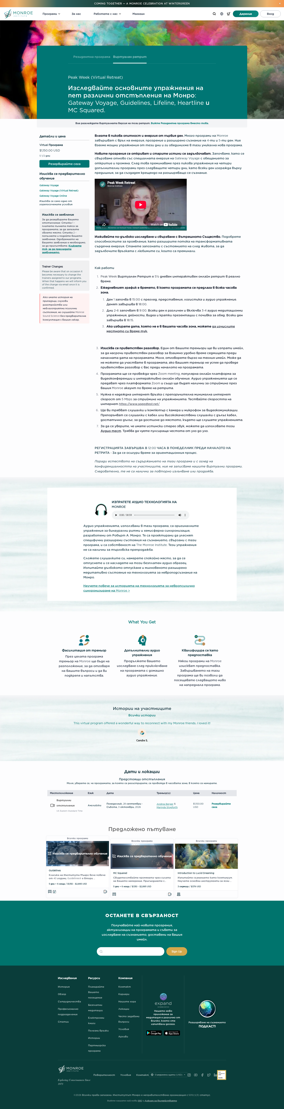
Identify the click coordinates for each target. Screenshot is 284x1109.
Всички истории (142, 715)
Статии (63, 1021)
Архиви (123, 1036)
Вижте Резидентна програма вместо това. (180, 123)
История (64, 986)
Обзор (62, 994)
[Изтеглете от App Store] (172, 1033)
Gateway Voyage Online (53, 196)
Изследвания (67, 978)
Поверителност (104, 1075)
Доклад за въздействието (161, 1100)
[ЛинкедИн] (215, 1075)
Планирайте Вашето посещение (96, 992)
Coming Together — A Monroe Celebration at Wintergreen (142, 3)
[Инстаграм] (189, 1075)
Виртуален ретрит (130, 56)
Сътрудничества (69, 1001)
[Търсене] (214, 13)
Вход (270, 13)
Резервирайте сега (64, 163)
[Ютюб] (195, 1075)
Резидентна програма (91, 56)
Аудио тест (111, 430)
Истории (94, 1038)
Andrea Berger (165, 804)
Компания (125, 978)
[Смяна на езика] (221, 13)
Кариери (123, 994)
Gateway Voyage (49, 185)
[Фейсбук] (202, 1075)
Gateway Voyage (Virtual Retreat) (58, 190)
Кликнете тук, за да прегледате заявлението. (62, 249)
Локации (123, 1009)
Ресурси (94, 978)
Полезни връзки (98, 1030)
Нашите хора (127, 1001)
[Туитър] (209, 1075)
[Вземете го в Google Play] (154, 1033)
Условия (123, 1029)
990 (140, 1100)
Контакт (124, 986)
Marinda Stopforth (167, 807)
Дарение (245, 13)
